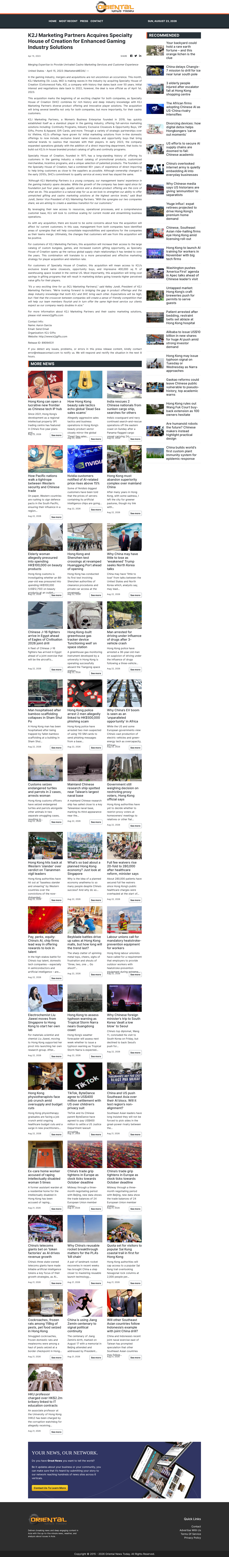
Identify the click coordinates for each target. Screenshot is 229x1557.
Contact (196, 1526)
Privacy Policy (192, 1537)
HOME (53, 21)
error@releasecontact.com (43, 352)
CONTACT (97, 21)
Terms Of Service (191, 1533)
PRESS (84, 21)
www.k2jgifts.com (52, 315)
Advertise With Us (190, 1530)
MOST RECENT (68, 21)
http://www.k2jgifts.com (53, 336)
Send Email (42, 329)
